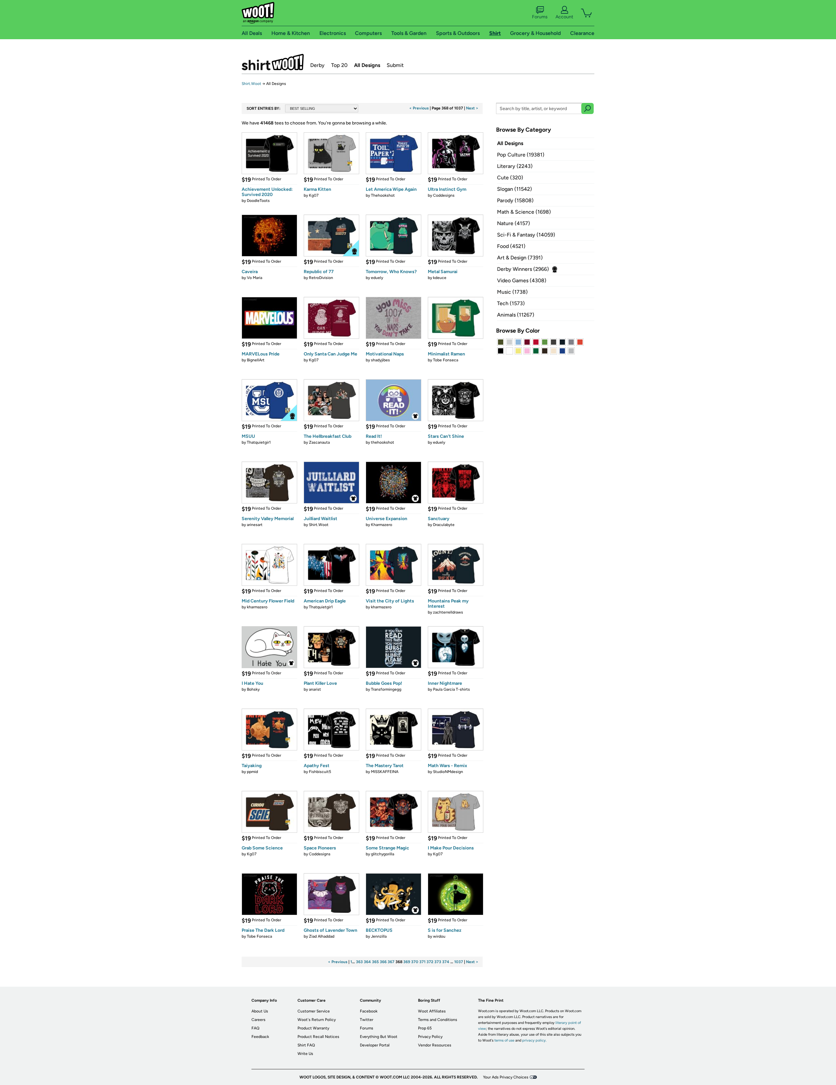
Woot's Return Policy (316, 1019)
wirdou (439, 936)
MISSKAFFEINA (384, 771)
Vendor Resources (434, 1045)
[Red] (536, 342)
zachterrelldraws (448, 612)
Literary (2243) (515, 166)
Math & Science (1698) (524, 212)
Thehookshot (383, 195)
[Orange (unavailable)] (580, 342)
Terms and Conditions (437, 1019)
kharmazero (257, 607)
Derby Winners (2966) (523, 269)
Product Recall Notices (318, 1036)
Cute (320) (510, 177)
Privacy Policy (430, 1036)
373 (437, 962)
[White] (509, 350)
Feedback (260, 1036)
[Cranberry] (527, 342)
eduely (377, 277)
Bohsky (253, 689)
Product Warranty (313, 1028)
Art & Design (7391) (520, 258)
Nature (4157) (513, 223)
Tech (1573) (511, 303)
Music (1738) (512, 292)
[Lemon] (518, 350)
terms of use (504, 1040)
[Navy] (562, 342)
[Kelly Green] (536, 350)
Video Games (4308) (521, 280)
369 (406, 962)
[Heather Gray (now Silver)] (571, 350)
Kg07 (314, 195)
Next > (472, 108)
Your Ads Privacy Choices (505, 1077)
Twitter (366, 1019)
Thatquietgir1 (259, 442)
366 (383, 962)
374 (445, 962)
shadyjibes (380, 360)
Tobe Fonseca (445, 360)
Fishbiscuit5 (320, 771)
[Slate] (571, 342)
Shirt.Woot (273, 62)
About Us (259, 1011)
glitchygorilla (382, 854)
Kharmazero (381, 524)
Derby (317, 65)
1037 (458, 962)
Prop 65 (425, 1028)
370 (414, 962)
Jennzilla (379, 936)
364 (367, 962)
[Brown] (544, 350)
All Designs (367, 65)
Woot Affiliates (432, 1011)
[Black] (500, 350)
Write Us (305, 1053)
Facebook (369, 1011)
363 (359, 962)
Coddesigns (444, 195)
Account (564, 17)
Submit (395, 65)
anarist (315, 689)
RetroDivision (321, 277)
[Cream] (553, 350)
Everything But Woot (378, 1036)
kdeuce (439, 277)
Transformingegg (386, 689)
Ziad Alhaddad (321, 936)
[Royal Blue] (562, 350)
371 (422, 962)
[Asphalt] (553, 342)
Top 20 (339, 65)
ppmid (252, 771)
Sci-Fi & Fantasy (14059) (526, 235)
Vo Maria (254, 277)
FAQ (255, 1028)
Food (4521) (511, 246)
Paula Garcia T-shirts (451, 689)
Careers (258, 1019)
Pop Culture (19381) (520, 155)
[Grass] (544, 342)
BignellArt (256, 360)
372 (429, 962)
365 (375, 962)
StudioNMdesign (448, 771)
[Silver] (509, 342)
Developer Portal (375, 1045)
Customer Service (313, 1011)
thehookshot (382, 442)
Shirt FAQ (306, 1045)
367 (391, 962)
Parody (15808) (515, 200)
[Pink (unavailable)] (527, 350)
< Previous (419, 108)
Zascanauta (319, 442)
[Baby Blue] (518, 342)
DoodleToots (258, 200)
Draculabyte (444, 524)
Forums (540, 17)
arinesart (255, 524)
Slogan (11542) (514, 189)
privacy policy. (534, 1040)
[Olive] (500, 342)
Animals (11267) (515, 315)
